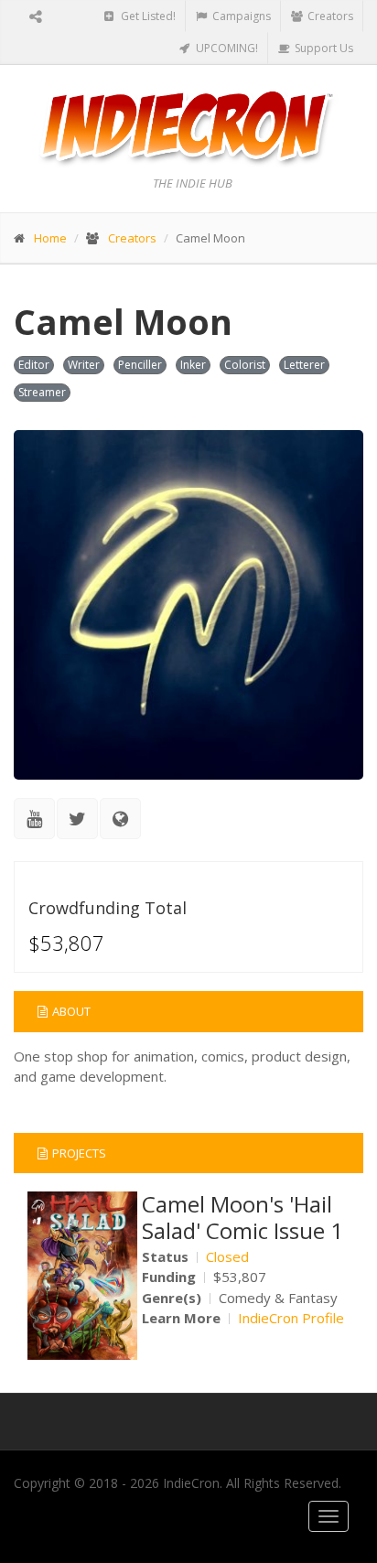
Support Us (322, 48)
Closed (227, 1256)
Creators (329, 16)
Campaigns (240, 16)
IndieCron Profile (291, 1318)
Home (50, 238)
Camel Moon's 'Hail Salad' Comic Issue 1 (242, 1217)
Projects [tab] (79, 1153)
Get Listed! (147, 16)
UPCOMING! (225, 48)
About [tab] (71, 1011)
